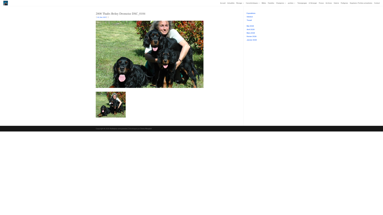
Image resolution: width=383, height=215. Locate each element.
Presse (321, 3)
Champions (280, 3)
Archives (329, 3)
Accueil (223, 3)
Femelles (271, 3)
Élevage (239, 3)
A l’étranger (313, 3)
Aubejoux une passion (118, 129)
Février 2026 (251, 36)
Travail (249, 20)
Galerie (336, 3)
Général (250, 17)
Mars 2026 (251, 33)
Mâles (264, 3)
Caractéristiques (252, 3)
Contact (377, 3)
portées (290, 3)
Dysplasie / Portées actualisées (361, 3)
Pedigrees (344, 3)
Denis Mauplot (146, 129)
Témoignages (302, 3)
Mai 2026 (250, 26)
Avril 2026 (251, 29)
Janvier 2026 (252, 40)
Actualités (230, 3)
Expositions (251, 13)
